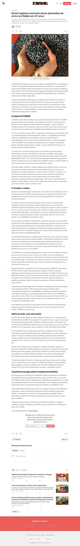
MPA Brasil (18, 26)
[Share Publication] (60, 3)
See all (15, 511)
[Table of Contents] (2, 273)
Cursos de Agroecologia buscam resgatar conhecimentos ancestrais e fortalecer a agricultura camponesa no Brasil (32, 498)
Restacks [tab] (22, 450)
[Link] (9, 116)
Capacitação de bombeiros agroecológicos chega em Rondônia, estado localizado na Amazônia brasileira (31, 502)
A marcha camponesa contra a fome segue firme (29, 485)
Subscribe (67, 3)
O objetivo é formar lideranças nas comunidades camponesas (28, 476)
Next (63, 439)
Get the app (48, 539)
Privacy (38, 535)
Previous (17, 439)
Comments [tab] (15, 450)
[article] (40, 477)
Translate (15, 10)
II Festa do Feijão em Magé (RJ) (40, 78)
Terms (42, 535)
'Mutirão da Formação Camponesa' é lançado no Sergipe (32, 474)
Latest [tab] (17, 470)
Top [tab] (13, 470)
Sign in (75, 3)
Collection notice (49, 535)
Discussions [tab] (23, 470)
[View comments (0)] (16, 31)
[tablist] (18, 450)
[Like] (13, 31)
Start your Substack (36, 539)
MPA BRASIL (33, 411)
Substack (32, 542)
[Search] (57, 3)
